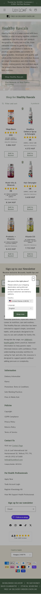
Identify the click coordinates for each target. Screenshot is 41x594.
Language (11, 305)
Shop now (20, 314)
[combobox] (19, 301)
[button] (33, 278)
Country (10, 298)
